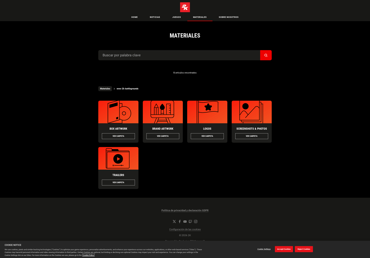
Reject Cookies (304, 249)
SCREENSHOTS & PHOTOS (251, 128)
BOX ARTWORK (118, 128)
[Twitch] (190, 221)
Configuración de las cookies (185, 229)
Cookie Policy (88, 255)
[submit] (266, 55)
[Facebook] (179, 221)
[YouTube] (185, 221)
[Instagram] (195, 221)
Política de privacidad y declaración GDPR (185, 210)
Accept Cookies (284, 249)
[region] (185, 249)
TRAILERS (118, 175)
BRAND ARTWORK (162, 128)
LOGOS (207, 128)
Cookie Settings (264, 249)
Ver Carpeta (118, 136)
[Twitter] (174, 221)
